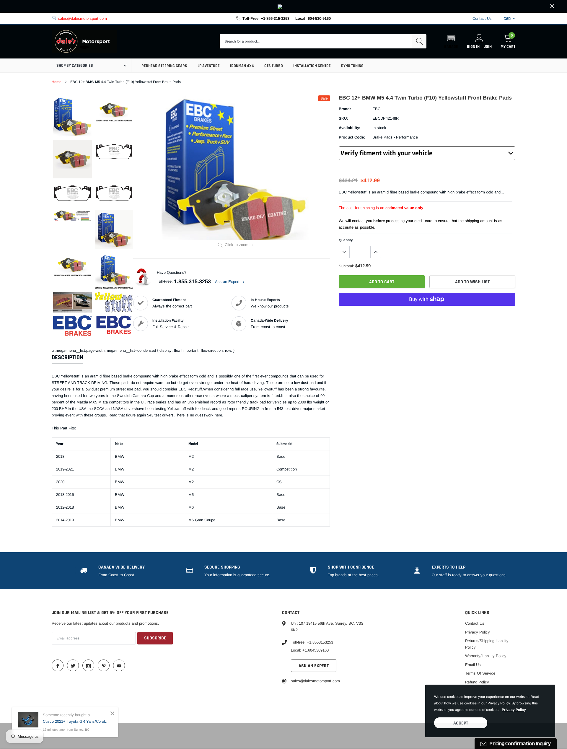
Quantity (346, 240)
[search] (419, 41)
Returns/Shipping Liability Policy (487, 644)
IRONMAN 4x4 (242, 66)
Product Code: (352, 137)
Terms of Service (480, 673)
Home (56, 82)
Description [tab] (67, 357)
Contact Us (482, 18)
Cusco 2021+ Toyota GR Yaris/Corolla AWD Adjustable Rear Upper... (76, 721)
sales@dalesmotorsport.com (82, 18)
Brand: (345, 109)
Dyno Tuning (352, 66)
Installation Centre (312, 66)
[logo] (84, 41)
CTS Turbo (273, 66)
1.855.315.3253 (192, 281)
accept (460, 723)
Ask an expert (314, 666)
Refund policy (477, 682)
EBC (376, 109)
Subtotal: (346, 266)
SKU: (343, 118)
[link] (283, 6)
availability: (349, 128)
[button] (451, 41)
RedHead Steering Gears (164, 66)
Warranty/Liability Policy (485, 656)
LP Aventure (209, 66)
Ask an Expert (228, 281)
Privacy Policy (477, 632)
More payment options (427, 313)
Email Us (473, 664)
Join (488, 47)
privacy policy (514, 710)
